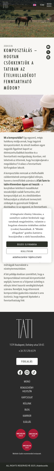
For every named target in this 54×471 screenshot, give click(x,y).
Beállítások (27, 251)
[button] (48, 47)
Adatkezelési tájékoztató (27, 257)
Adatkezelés (42, 466)
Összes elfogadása (27, 244)
